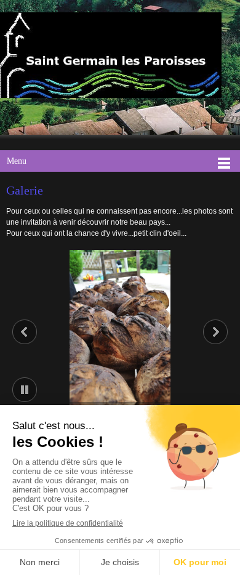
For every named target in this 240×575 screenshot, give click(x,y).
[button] (120, 329)
